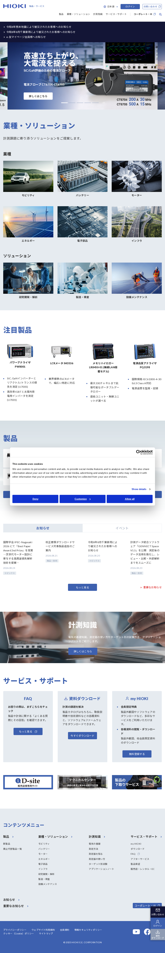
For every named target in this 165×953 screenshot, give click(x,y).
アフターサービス (140, 859)
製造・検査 (44, 879)
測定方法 (93, 848)
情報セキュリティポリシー (88, 929)
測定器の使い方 (97, 859)
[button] (64, 103)
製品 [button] (61, 14)
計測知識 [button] (98, 14)
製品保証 (135, 864)
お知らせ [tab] (42, 528)
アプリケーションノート (101, 869)
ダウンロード (138, 848)
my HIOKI (136, 843)
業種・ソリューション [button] (78, 14)
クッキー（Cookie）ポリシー (18, 933)
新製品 (6, 843)
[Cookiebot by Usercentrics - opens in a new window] (138, 452)
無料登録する (137, 753)
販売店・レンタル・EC (143, 869)
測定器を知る (96, 853)
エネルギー (44, 859)
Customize (81, 499)
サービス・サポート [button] (116, 14)
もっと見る (82, 587)
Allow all (130, 499)
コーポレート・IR (143, 14)
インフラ (43, 869)
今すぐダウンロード (82, 735)
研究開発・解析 (46, 874)
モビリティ (44, 843)
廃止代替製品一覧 (12, 848)
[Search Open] (160, 14)
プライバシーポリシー (14, 929)
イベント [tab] (122, 528)
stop (102, 102)
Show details (139, 489)
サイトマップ (46, 933)
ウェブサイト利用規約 (43, 929)
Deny (35, 499)
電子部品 (43, 864)
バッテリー (44, 848)
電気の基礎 (94, 843)
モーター (43, 853)
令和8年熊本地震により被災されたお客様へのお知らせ (38, 26)
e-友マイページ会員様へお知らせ (26, 36)
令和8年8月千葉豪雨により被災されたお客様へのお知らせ (41, 31)
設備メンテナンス (47, 884)
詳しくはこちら (38, 96)
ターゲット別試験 (98, 864)
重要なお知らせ (152, 587)
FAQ (133, 853)
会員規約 (64, 929)
